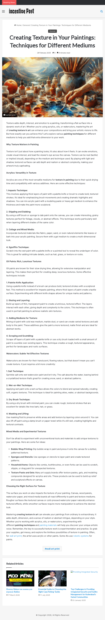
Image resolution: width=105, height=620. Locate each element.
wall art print (16, 536)
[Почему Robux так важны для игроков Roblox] (20, 578)
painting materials (48, 525)
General (26, 25)
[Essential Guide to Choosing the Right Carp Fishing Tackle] (52, 578)
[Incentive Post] (21, 11)
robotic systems (81, 536)
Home (18, 25)
